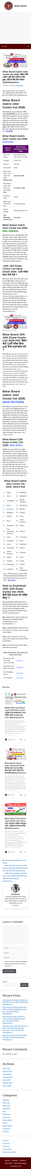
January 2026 (7, 1074)
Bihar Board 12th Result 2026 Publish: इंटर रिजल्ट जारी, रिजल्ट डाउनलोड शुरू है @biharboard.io (15, 1037)
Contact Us (6, 1146)
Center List (6, 1117)
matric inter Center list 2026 (9, 330)
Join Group (11, 580)
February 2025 (7, 1083)
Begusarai (10, 509)
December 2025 (8, 1077)
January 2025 (7, 1086)
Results (5, 1123)
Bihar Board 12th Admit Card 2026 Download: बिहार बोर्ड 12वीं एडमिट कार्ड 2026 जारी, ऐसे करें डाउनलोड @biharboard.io (15, 868)
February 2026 (7, 1071)
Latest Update (7, 1120)
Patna (21, 516)
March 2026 (6, 1068)
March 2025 (6, 1080)
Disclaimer (6, 1143)
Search (5, 982)
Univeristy (6, 1131)
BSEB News (17, 860)
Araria (9, 492)
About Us (6, 1140)
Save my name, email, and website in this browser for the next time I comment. (15, 964)
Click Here (17, 217)
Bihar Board (20, 6)
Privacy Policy (7, 1149)
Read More (15, 905)
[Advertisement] (15, 28)
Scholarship (6, 1128)
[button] (28, 46)
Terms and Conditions (10, 1152)
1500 (10, 362)
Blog (4, 1111)
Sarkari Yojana (7, 1126)
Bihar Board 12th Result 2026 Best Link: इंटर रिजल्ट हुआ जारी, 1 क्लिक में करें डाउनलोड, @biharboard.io (15, 1002)
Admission (6, 1100)
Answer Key (6, 1105)
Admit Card (6, 1103)
